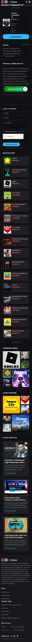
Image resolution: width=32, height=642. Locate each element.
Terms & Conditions (18, 630)
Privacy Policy (5, 630)
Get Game (16, 36)
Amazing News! (5, 595)
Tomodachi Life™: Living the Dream (11, 605)
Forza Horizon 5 (6, 611)
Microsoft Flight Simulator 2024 (10, 618)
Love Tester (4, 608)
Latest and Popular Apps (17, 627)
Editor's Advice (5, 599)
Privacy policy (20, 131)
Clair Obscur (4, 614)
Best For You (5, 592)
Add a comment (11, 144)
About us (4, 627)
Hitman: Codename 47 (15, 15)
